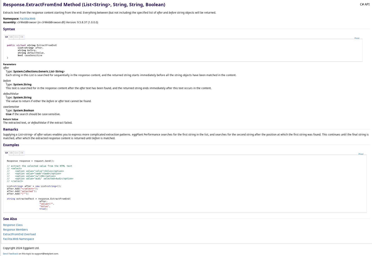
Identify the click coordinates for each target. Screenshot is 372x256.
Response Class (13, 225)
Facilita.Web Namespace (18, 239)
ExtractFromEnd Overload (19, 234)
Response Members (15, 229)
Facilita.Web (27, 18)
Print (357, 38)
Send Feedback (10, 253)
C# (6, 36)
